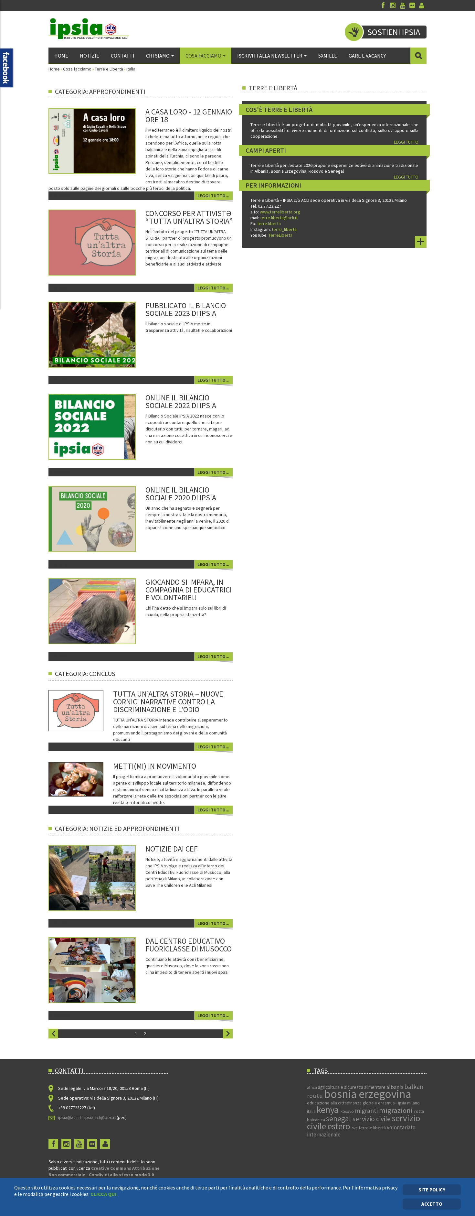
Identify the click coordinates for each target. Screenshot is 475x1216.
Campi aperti (266, 150)
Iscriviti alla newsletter (269, 55)
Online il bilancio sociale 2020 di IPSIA (180, 494)
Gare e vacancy (367, 55)
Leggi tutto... (213, 196)
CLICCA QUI (103, 1194)
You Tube (402, 5)
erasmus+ (388, 1103)
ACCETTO (431, 1204)
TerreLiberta (280, 235)
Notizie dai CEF (171, 849)
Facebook (383, 5)
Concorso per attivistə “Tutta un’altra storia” (188, 217)
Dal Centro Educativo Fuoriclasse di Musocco (188, 945)
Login (422, 5)
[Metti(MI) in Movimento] (76, 779)
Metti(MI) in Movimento (154, 766)
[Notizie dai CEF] (101, 877)
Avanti (228, 1033)
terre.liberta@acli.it (279, 218)
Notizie (89, 55)
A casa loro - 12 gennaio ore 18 (188, 116)
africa (312, 1087)
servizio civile (372, 1118)
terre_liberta (284, 229)
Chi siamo (158, 55)
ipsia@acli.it (69, 1117)
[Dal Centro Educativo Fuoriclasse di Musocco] (101, 969)
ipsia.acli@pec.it (100, 1117)
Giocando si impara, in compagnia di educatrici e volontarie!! (188, 590)
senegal (339, 1118)
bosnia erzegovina (367, 1094)
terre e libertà (373, 1128)
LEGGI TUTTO (406, 142)
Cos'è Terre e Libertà (279, 109)
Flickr (412, 5)
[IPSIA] (88, 28)
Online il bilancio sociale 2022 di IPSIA (180, 401)
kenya (329, 1109)
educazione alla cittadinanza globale (342, 1103)
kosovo (348, 1111)
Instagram (392, 5)
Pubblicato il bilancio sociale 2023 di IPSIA (185, 309)
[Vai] (418, 56)
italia (312, 1111)
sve (355, 1128)
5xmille (327, 55)
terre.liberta (269, 223)
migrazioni (396, 1110)
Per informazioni (273, 185)
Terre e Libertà (109, 69)
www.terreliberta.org (280, 212)
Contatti (122, 55)
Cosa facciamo (203, 55)
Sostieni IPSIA (393, 32)
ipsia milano (409, 1103)
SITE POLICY (431, 1190)
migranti (367, 1110)
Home (61, 55)
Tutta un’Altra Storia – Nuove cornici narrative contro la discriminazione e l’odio (168, 701)
